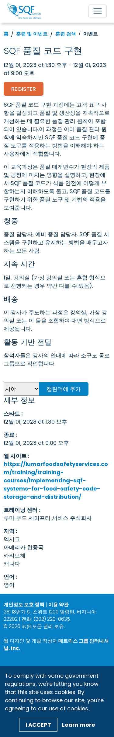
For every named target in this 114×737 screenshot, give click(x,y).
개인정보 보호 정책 (24, 604)
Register (23, 89)
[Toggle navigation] (97, 11)
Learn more (78, 725)
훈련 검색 (65, 33)
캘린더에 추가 (64, 389)
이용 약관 (58, 604)
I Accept (38, 725)
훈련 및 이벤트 (32, 33)
